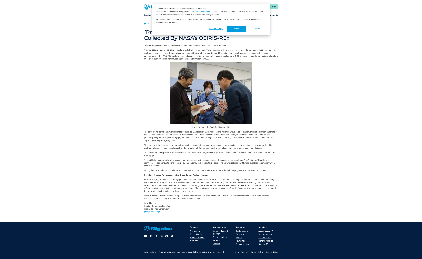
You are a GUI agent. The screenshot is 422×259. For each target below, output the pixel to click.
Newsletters (241, 241)
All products (195, 231)
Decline (257, 29)
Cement (216, 244)
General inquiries (265, 241)
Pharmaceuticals (220, 237)
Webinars (240, 234)
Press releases (242, 244)
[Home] (145, 24)
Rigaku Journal (242, 231)
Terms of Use (272, 252)
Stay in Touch (270, 7)
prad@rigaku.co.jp (152, 212)
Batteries (217, 240)
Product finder (196, 234)
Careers (262, 244)
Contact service (265, 234)
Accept (236, 29)
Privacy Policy (257, 252)
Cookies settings (216, 29)
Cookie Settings (241, 252)
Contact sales (264, 237)
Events (239, 237)
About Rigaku (264, 231)
